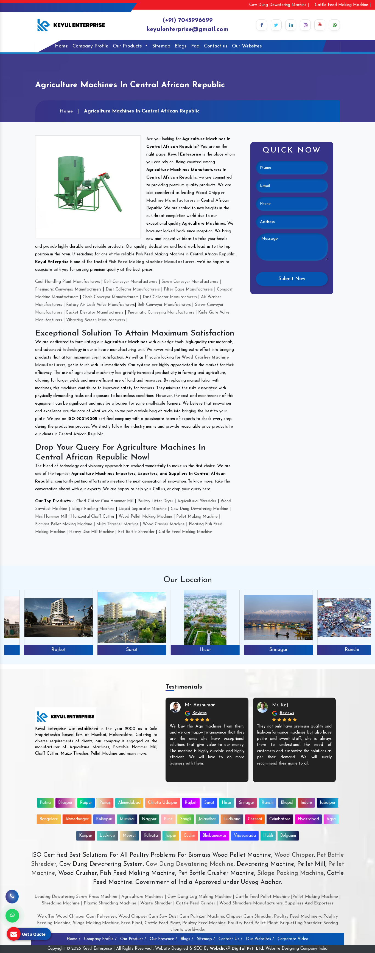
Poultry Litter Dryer (155, 501)
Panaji (105, 803)
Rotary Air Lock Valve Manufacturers (100, 305)
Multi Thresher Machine (117, 524)
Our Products (128, 46)
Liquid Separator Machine (143, 509)
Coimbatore (279, 819)
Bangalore (49, 819)
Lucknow (107, 836)
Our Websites (247, 46)
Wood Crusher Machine (164, 524)
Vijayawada (245, 836)
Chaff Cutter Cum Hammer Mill (104, 501)
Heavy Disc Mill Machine (91, 532)
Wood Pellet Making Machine (145, 517)
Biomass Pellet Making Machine (63, 524)
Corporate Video (293, 939)
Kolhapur (104, 819)
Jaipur (170, 836)
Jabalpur (327, 803)
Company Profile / (100, 939)
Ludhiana (231, 819)
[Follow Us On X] (276, 24)
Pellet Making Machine (197, 517)
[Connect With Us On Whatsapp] (334, 24)
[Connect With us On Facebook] (261, 24)
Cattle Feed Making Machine (185, 532)
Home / (73, 939)
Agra (331, 819)
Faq (195, 46)
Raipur (86, 803)
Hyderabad (308, 819)
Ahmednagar (77, 819)
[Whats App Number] (12, 916)
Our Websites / (260, 939)
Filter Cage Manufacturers (188, 289)
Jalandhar (207, 819)
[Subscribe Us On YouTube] (319, 24)
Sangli (185, 819)
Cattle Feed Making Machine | (343, 5)
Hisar (187, 649)
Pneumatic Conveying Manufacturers (68, 289)
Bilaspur (65, 803)
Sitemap (161, 46)
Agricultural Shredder (196, 501)
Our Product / (133, 939)
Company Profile (90, 46)
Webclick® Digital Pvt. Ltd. (237, 949)
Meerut (129, 836)
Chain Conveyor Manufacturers (111, 297)
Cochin (189, 836)
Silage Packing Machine (92, 509)
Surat (114, 649)
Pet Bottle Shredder (136, 532)
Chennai (255, 819)
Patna (45, 803)
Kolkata (151, 836)
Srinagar (260, 649)
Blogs (181, 46)
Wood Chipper (294, 855)
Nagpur (149, 819)
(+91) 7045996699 (188, 20)
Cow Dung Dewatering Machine (199, 509)
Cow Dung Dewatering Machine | (279, 5)
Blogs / (187, 939)
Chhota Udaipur (162, 803)
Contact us (216, 46)
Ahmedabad (129, 803)
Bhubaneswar (214, 836)
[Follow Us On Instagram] (305, 24)
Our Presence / (163, 939)
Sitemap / (206, 939)
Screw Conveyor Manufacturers (189, 282)
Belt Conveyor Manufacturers (130, 282)
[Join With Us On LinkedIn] (290, 24)
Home (61, 46)
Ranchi (334, 649)
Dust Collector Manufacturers (133, 289)
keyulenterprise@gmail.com (187, 29)
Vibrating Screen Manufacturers (95, 320)
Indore (306, 803)
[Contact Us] (12, 893)
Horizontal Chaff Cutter (92, 517)
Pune (168, 819)
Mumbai (127, 819)
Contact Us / (230, 939)
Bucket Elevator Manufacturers (95, 313)
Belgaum (288, 836)
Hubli (268, 836)
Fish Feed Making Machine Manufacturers (151, 262)
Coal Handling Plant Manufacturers (67, 282)
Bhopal (287, 803)
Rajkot (40, 649)
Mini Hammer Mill (51, 517)
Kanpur (85, 836)
